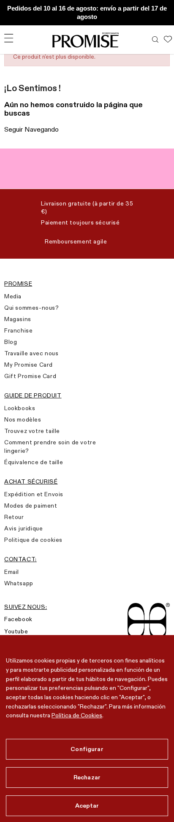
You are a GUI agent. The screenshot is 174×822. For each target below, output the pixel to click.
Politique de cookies (33, 539)
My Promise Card (28, 364)
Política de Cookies (77, 715)
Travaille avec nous (31, 353)
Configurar (87, 749)
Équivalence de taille (33, 462)
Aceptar (87, 805)
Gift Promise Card (30, 376)
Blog (10, 342)
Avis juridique (23, 528)
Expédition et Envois (33, 494)
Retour (14, 517)
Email (11, 572)
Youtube (16, 631)
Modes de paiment (30, 505)
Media (13, 296)
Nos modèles (22, 419)
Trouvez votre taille (32, 431)
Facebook (18, 619)
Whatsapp (18, 583)
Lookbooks (19, 408)
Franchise (18, 330)
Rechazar (87, 777)
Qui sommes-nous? (31, 307)
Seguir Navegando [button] (31, 129)
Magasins (17, 319)
